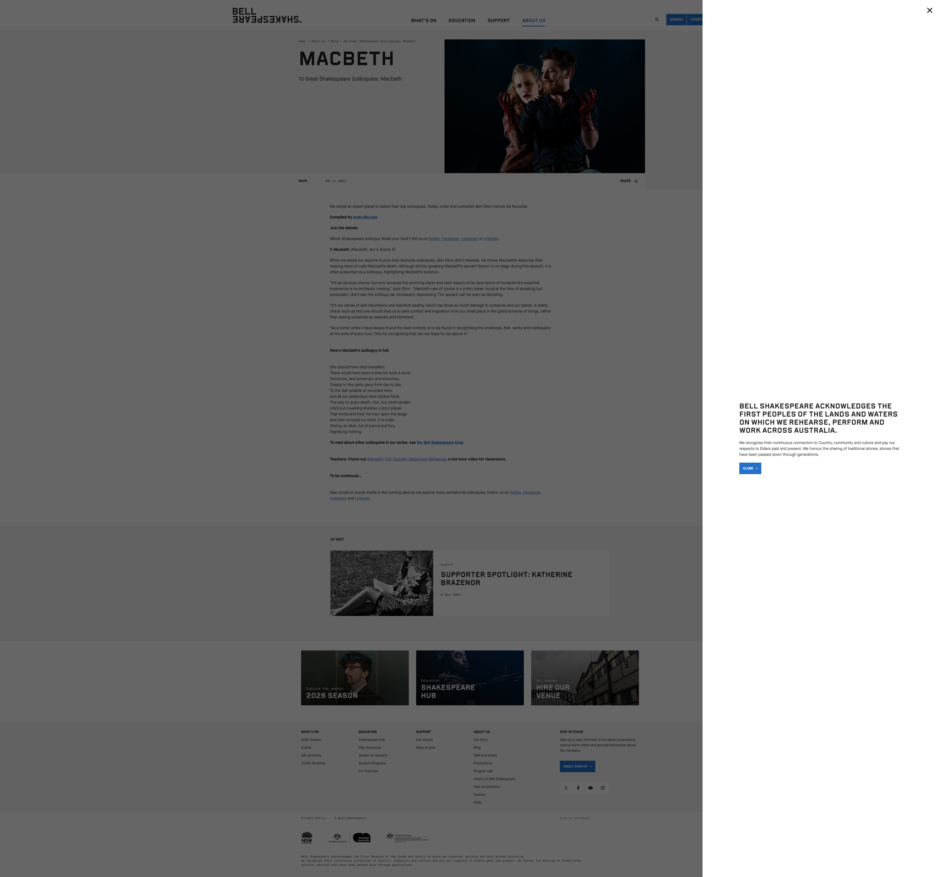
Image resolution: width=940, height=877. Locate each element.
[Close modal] (930, 10)
